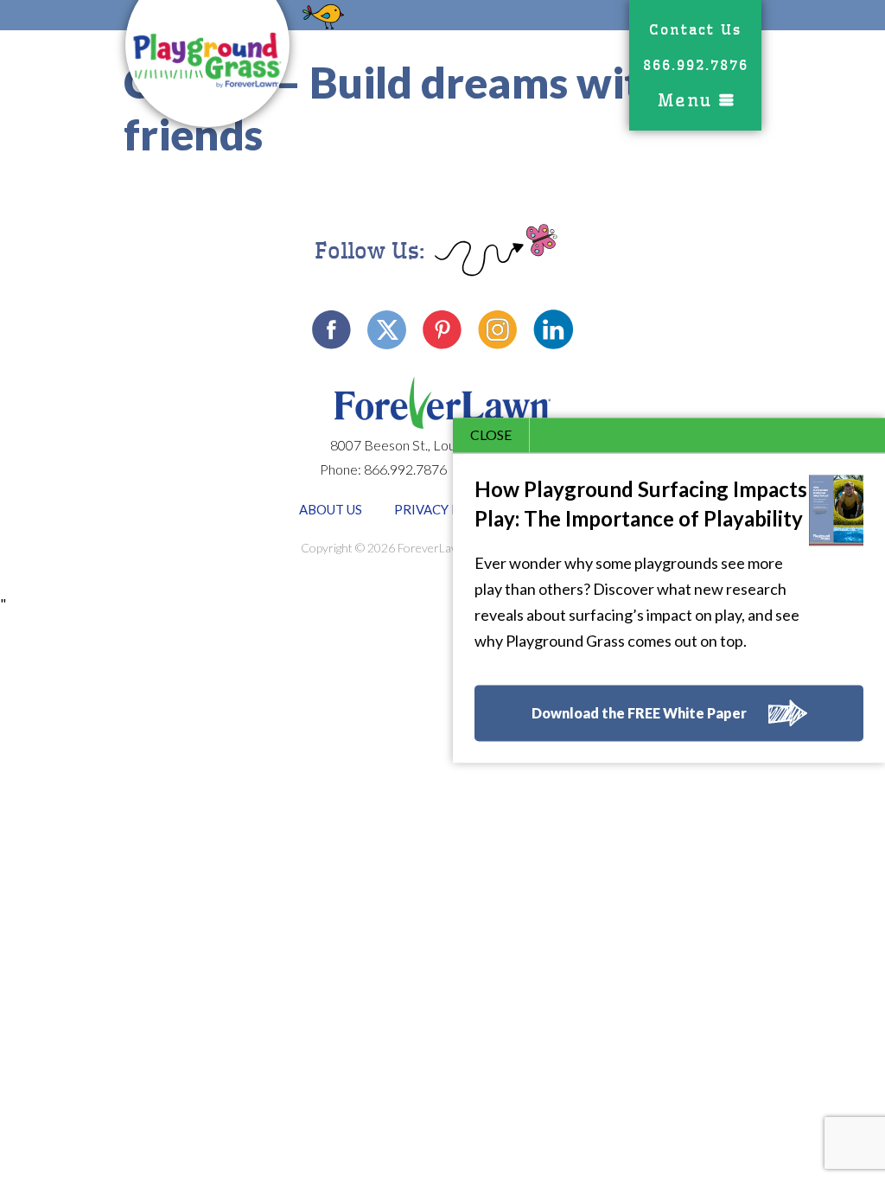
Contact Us (695, 30)
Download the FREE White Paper (639, 713)
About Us (330, 509)
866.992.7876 (695, 65)
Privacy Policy (446, 509)
